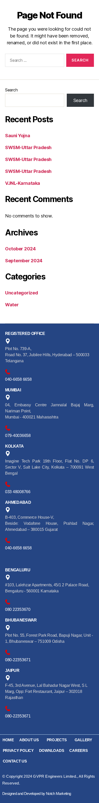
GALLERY (83, 740)
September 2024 (23, 260)
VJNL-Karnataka (22, 183)
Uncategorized (21, 292)
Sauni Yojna (17, 135)
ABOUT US (29, 740)
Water (12, 304)
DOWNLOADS (51, 750)
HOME (8, 740)
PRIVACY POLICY (18, 750)
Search (11, 89)
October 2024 (20, 248)
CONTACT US (15, 761)
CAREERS (78, 750)
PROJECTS (57, 740)
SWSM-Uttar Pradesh (28, 147)
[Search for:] (33, 61)
